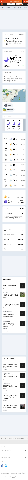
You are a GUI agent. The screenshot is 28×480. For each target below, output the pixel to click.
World (2, 438)
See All (22, 226)
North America (10, 438)
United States (20, 438)
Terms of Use (3, 476)
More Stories (6, 332)
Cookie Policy (13, 476)
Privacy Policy (8, 476)
